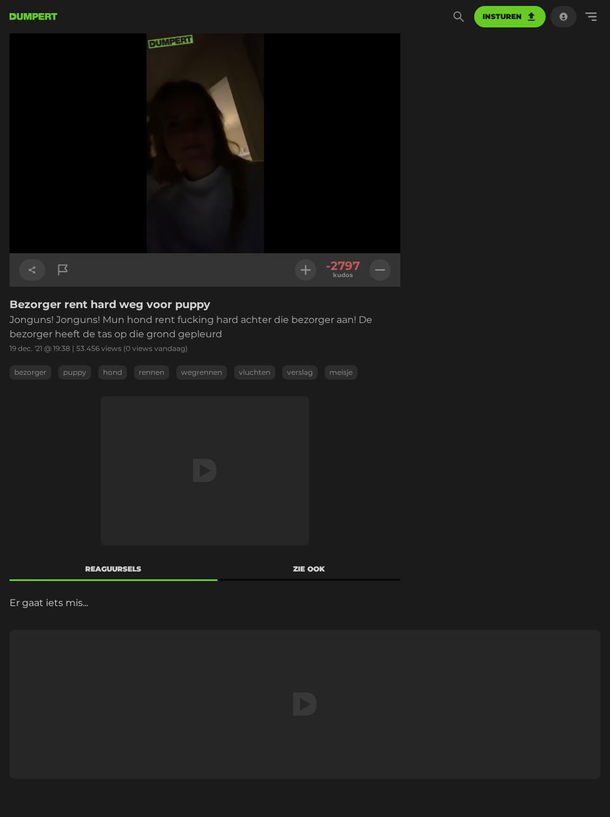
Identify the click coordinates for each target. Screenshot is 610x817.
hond (112, 372)
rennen (151, 372)
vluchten (254, 372)
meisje (341, 372)
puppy (74, 372)
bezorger (30, 372)
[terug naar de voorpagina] (33, 16)
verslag (300, 372)
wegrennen (201, 372)
